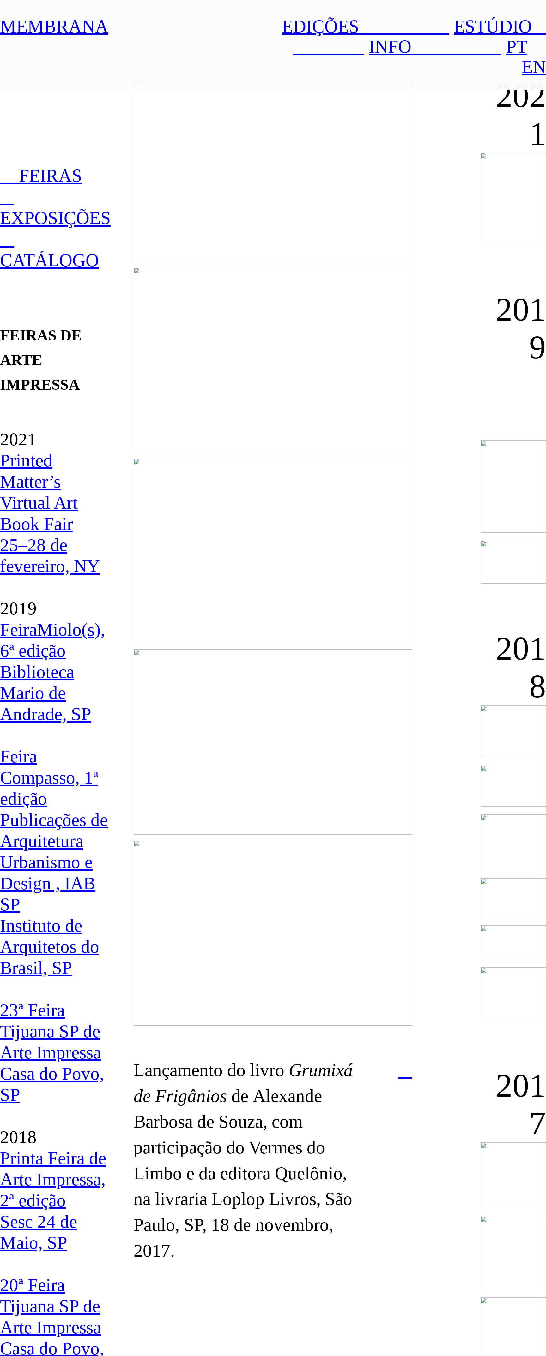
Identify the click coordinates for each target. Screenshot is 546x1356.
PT (516, 46)
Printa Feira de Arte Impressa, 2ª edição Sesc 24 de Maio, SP (53, 1200)
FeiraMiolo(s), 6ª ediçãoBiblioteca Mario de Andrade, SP (52, 671)
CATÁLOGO (49, 260)
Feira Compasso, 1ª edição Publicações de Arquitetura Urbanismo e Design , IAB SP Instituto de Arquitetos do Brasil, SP (54, 862)
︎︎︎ (7, 239)
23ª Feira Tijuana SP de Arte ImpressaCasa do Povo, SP (52, 1052)
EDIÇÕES (365, 26)
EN (534, 66)
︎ (405, 1070)
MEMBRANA (54, 26)
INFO (435, 46)
